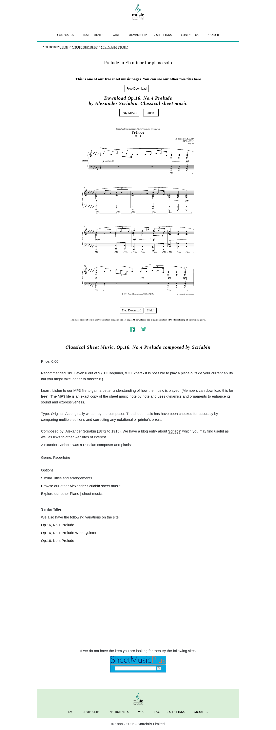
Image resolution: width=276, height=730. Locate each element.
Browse (47, 486)
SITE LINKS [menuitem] (164, 35)
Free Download (136, 88)
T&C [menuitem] (157, 711)
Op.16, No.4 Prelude (57, 541)
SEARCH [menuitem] (213, 35)
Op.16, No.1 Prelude (57, 525)
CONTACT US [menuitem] (190, 35)
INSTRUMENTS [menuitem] (93, 35)
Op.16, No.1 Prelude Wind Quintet (68, 533)
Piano (74, 494)
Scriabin (201, 347)
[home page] (138, 12)
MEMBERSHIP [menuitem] (138, 35)
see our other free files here (179, 79)
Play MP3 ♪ (129, 112)
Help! (150, 310)
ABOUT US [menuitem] (201, 711)
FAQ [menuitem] (70, 711)
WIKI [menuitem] (116, 35)
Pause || (150, 112)
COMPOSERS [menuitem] (65, 35)
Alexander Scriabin (85, 486)
